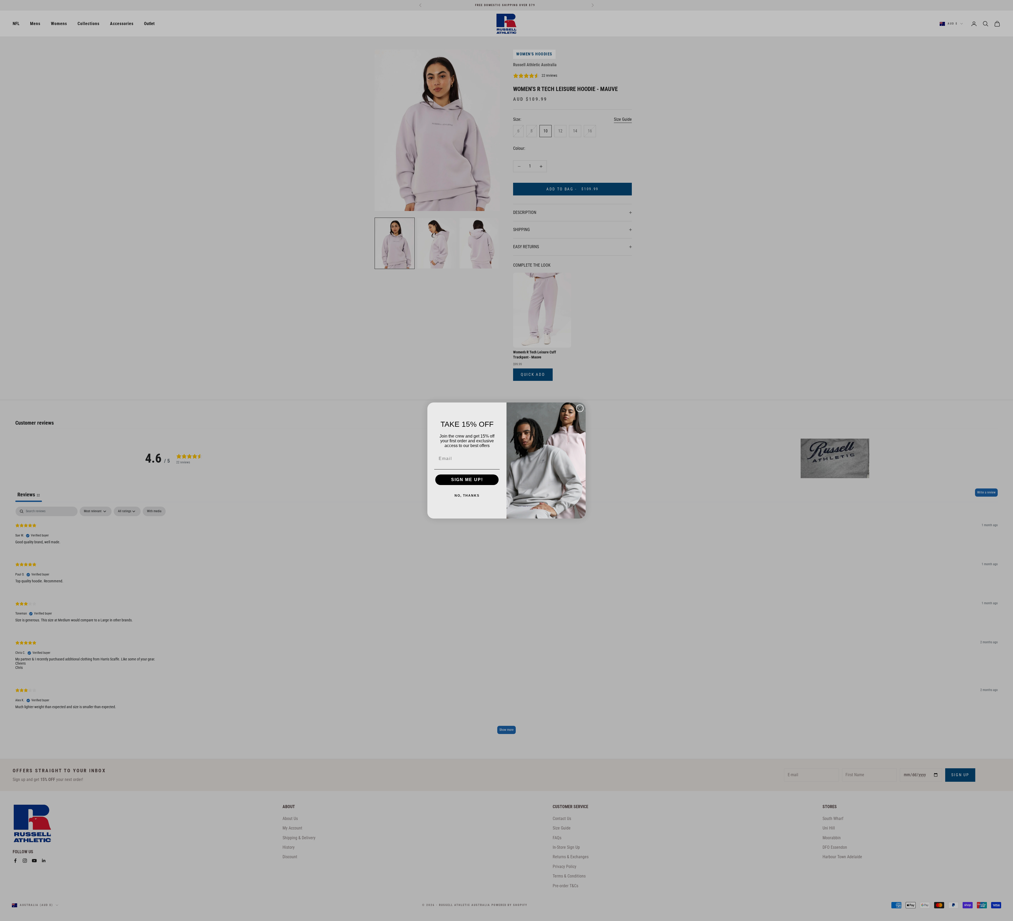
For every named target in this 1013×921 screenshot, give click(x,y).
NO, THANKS (467, 495)
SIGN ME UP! (467, 479)
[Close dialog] (580, 408)
